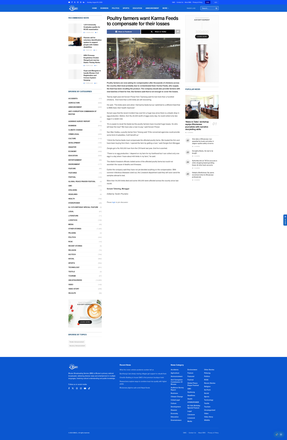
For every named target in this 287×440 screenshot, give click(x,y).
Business (104, 8)
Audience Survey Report (79, 121)
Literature (73, 216)
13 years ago (89, 32)
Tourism (72, 276)
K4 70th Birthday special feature (83, 207)
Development (74, 143)
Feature (72, 168)
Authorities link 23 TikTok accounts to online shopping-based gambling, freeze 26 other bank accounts (204, 162)
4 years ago (89, 83)
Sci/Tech (72, 254)
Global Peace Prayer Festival (82, 181)
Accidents (72, 98)
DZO (215, 2)
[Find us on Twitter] (75, 2)
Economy (72, 151)
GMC (173, 2)
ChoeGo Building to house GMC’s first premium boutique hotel (142, 377)
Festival (72, 177)
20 (96, 83)
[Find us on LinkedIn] (83, 2)
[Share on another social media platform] (177, 32)
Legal (71, 211)
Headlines (72, 194)
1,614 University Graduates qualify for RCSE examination (92, 27)
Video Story (73, 289)
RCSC (70, 241)
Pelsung (72, 233)
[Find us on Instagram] (77, 2)
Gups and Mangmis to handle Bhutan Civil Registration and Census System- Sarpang (92, 75)
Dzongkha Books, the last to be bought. (202, 152)
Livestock (72, 220)
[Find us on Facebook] (69, 388)
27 (97, 32)
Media (70, 224)
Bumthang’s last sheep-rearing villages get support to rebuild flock (143, 373)
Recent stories (75, 246)
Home (94, 8)
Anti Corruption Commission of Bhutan (82, 112)
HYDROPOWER (74, 203)
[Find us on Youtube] (69, 2)
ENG (207, 2)
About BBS (188, 2)
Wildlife (72, 293)
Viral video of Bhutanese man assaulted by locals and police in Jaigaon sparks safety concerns (203, 141)
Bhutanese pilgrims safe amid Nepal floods (135, 388)
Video (70, 284)
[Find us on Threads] (80, 2)
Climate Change (75, 130)
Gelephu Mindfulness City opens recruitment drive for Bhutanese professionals (203, 174)
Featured (72, 173)
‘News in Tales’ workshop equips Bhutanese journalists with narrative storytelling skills (197, 125)
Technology (73, 267)
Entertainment (75, 160)
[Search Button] (217, 8)
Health (71, 198)
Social (71, 258)
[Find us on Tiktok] (89, 388)
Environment (74, 164)
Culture (72, 138)
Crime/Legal (73, 134)
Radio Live (191, 8)
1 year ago (88, 50)
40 (96, 65)
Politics (115, 8)
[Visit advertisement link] (85, 313)
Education (137, 8)
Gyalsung (72, 190)
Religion (72, 250)
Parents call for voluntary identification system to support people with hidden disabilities (93, 42)
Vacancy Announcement (77, 345)
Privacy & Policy (197, 2)
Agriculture (74, 103)
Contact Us (180, 2)
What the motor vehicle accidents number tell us (137, 370)
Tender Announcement (77, 342)
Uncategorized (75, 280)
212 (96, 50)
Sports (126, 8)
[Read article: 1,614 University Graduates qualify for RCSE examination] (75, 28)
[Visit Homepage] (73, 8)
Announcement (152, 8)
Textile (71, 271)
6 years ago (89, 65)
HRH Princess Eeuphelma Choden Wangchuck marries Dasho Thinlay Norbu (92, 59)
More (165, 8)
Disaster (72, 147)
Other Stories (74, 228)
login (113, 202)
